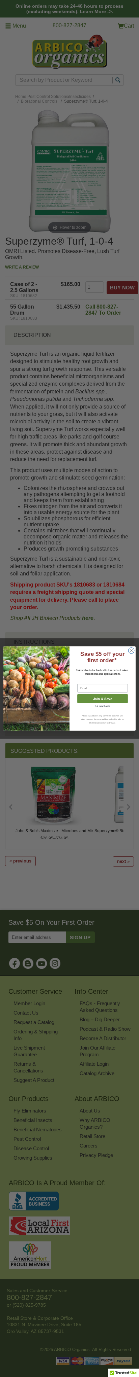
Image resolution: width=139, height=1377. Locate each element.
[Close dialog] (131, 650)
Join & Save (102, 699)
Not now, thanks (102, 706)
